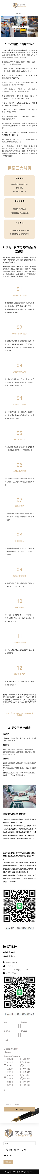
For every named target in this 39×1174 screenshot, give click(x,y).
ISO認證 (9, 1065)
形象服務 (26, 1062)
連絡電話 (24, 1031)
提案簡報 (26, 1072)
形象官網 (10, 1075)
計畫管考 (26, 1059)
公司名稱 (24, 1022)
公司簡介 (26, 1082)
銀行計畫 (10, 1072)
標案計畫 (26, 1069)
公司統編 (8, 1031)
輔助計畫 (10, 1082)
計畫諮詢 (10, 1069)
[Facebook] (5, 1155)
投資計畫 (10, 1062)
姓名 (6, 1022)
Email (6, 1040)
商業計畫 (26, 1078)
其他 (5, 1090)
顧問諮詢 (10, 1059)
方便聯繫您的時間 (11, 1049)
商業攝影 (26, 1065)
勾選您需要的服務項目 (12, 1056)
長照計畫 (26, 1085)
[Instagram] (7, 1155)
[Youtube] (11, 1155)
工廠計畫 (10, 1085)
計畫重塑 (10, 1078)
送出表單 (19, 1109)
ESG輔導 (26, 1075)
